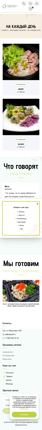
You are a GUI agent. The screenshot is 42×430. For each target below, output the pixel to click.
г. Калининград (21, 218)
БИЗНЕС (21, 89)
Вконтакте (10, 373)
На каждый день (21, 84)
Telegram (9, 376)
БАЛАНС (21, 144)
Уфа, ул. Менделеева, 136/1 (12, 331)
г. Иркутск (21, 215)
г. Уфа (21, 229)
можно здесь (24, 409)
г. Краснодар (21, 222)
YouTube (8, 380)
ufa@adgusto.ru (10, 334)
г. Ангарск (21, 212)
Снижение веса (8, 352)
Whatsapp (9, 384)
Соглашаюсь (24, 414)
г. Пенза (21, 225)
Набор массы (7, 359)
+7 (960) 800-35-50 (11, 338)
